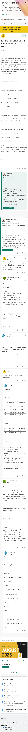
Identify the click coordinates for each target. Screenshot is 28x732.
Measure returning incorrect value (13, 683)
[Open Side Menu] (2, 19)
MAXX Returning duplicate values (13, 695)
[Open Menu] (26, 24)
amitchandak (10, 173)
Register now (5, 14)
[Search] (16, 20)
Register (20, 19)
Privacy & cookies (14, 722)
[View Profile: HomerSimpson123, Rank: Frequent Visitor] (4, 278)
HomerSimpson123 (11, 277)
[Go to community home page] (9, 19)
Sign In (24, 19)
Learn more (5, 667)
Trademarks (4, 725)
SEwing (13, 697)
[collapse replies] (14, 218)
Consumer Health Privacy (7, 729)
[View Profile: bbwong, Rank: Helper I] (3, 335)
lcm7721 (14, 705)
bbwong (7, 335)
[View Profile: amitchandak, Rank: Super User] (3, 220)
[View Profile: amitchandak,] (4, 174)
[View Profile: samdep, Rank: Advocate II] (3, 36)
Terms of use (23, 722)
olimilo (13, 685)
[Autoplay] (11, 672)
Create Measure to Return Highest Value (15, 709)
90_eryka (14, 691)
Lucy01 (14, 711)
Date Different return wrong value (13, 690)
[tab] (13, 672)
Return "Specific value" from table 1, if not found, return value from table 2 (14, 702)
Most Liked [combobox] (22, 215)
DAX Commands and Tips (8, 23)
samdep (8, 35)
